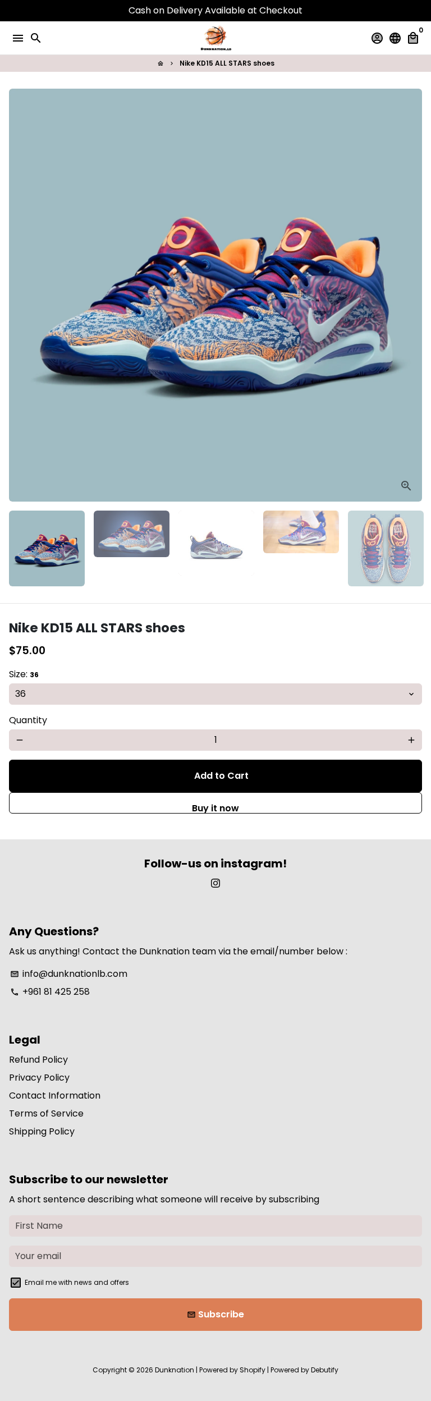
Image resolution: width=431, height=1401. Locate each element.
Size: (24, 674)
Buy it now (215, 808)
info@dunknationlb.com (68, 973)
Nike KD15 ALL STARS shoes (227, 63)
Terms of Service (46, 1113)
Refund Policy (38, 1059)
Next (411, 295)
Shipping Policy (42, 1131)
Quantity (28, 720)
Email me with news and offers (77, 1282)
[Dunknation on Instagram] (215, 883)
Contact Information (54, 1095)
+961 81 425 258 (50, 991)
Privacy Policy (39, 1077)
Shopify (252, 1370)
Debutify (324, 1370)
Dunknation (174, 1370)
